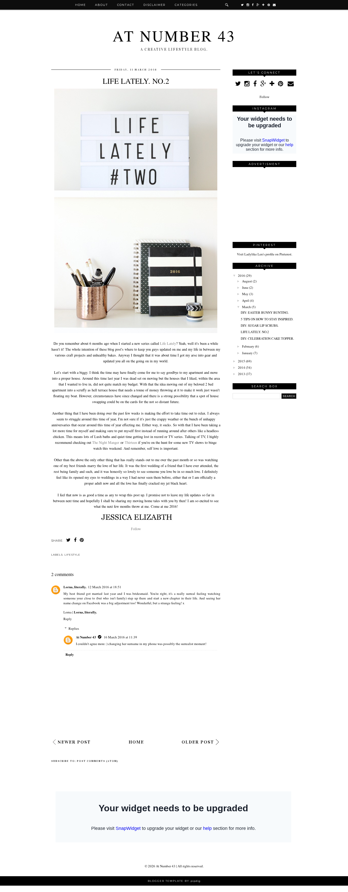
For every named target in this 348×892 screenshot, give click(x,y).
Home (80, 5)
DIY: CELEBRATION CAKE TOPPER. (267, 338)
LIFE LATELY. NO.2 (255, 332)
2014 (241, 367)
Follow (136, 528)
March (246, 307)
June (245, 287)
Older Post (198, 742)
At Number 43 (174, 35)
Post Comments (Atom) (97, 761)
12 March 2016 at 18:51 (104, 587)
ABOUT (101, 5)
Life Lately (168, 343)
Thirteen (131, 442)
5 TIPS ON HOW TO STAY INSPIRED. (267, 319)
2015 (241, 361)
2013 (241, 374)
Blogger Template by (174, 881)
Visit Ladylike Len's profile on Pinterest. (264, 254)
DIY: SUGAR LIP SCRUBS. (259, 325)
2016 (241, 275)
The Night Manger (105, 442)
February (248, 346)
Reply (67, 618)
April (245, 300)
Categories (186, 5)
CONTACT (125, 5)
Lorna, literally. (74, 586)
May (245, 294)
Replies (74, 628)
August (247, 281)
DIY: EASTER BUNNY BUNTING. (265, 312)
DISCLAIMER (154, 5)
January (247, 353)
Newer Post (74, 742)
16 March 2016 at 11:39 (120, 637)
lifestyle (72, 554)
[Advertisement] (264, 203)
